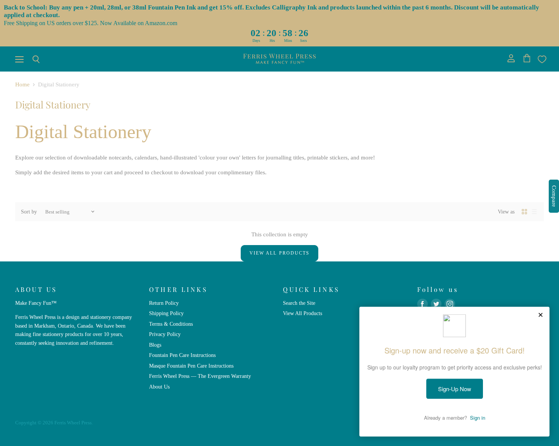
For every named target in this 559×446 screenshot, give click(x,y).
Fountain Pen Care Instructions (182, 355)
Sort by (29, 212)
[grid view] (524, 211)
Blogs (155, 345)
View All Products (302, 313)
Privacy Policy (165, 334)
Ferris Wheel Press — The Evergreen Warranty (200, 376)
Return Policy (164, 303)
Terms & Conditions (171, 324)
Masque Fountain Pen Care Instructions (191, 366)
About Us (159, 387)
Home (22, 84)
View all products (279, 253)
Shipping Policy (166, 313)
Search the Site (299, 303)
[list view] (534, 211)
